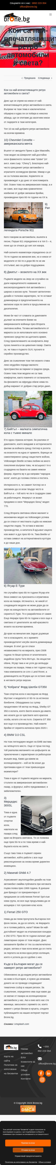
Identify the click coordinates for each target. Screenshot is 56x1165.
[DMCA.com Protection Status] (28, 1107)
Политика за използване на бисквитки (21, 1162)
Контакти (25, 1078)
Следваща (44, 78)
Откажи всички (28, 1150)
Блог (23, 1057)
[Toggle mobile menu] (50, 14)
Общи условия (45, 1162)
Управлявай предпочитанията (28, 1156)
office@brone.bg (47, 1063)
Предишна (29, 78)
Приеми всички (28, 1143)
